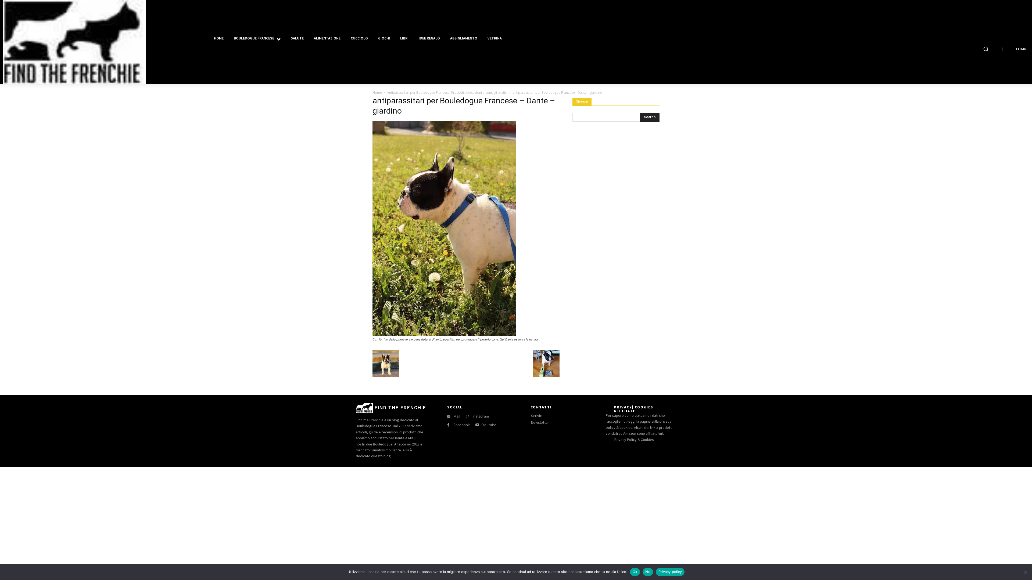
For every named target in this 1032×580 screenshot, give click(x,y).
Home (377, 92)
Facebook (461, 425)
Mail (456, 416)
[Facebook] (448, 425)
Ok (635, 572)
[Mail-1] (448, 416)
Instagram (480, 416)
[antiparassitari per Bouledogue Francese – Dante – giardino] (444, 334)
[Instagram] (467, 416)
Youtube (489, 425)
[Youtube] (477, 425)
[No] (1025, 572)
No (647, 572)
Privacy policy (670, 572)
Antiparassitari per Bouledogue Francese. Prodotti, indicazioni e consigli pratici (447, 92)
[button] (985, 49)
